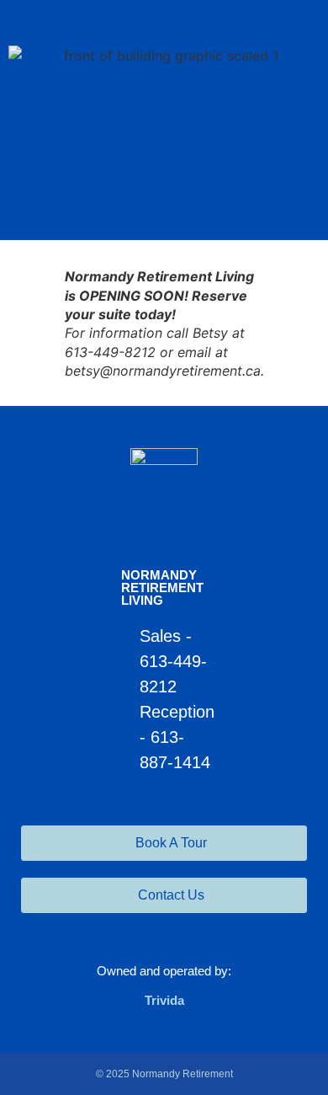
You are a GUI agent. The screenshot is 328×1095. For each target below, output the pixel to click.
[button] (164, 209)
